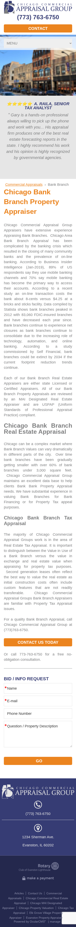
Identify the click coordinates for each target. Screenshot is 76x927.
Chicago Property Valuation (36, 908)
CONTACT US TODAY (38, 642)
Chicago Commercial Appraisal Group (38, 7)
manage (55, 921)
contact (38, 28)
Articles (19, 893)
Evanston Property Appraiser (44, 917)
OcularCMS (38, 921)
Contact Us (35, 893)
